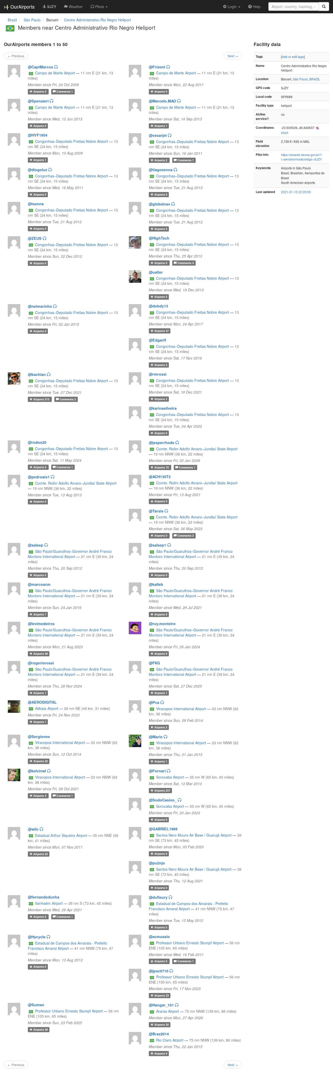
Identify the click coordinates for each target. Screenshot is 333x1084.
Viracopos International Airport (181, 708)
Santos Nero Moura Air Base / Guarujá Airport (194, 835)
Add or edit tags (293, 56)
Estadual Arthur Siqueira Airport (61, 835)
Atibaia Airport (46, 708)
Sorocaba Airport (170, 777)
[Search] (324, 6)
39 (40, 654)
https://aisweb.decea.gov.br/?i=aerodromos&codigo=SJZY (301, 156)
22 (40, 854)
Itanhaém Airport (49, 903)
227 (162, 790)
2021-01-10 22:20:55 (296, 192)
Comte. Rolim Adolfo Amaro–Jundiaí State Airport (197, 448)
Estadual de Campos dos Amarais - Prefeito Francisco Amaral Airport (188, 906)
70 (162, 467)
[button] (99, 6)
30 (40, 1029)
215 (41, 399)
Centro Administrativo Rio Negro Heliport (97, 19)
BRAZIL (314, 79)
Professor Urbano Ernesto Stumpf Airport (190, 942)
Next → (233, 56)
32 (40, 761)
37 (161, 331)
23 (161, 995)
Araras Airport (167, 1011)
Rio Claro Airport (169, 1040)
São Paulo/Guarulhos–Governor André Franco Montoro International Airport (70, 554)
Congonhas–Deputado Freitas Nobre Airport (71, 141)
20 (161, 1025)
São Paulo (300, 79)
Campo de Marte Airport (55, 72)
